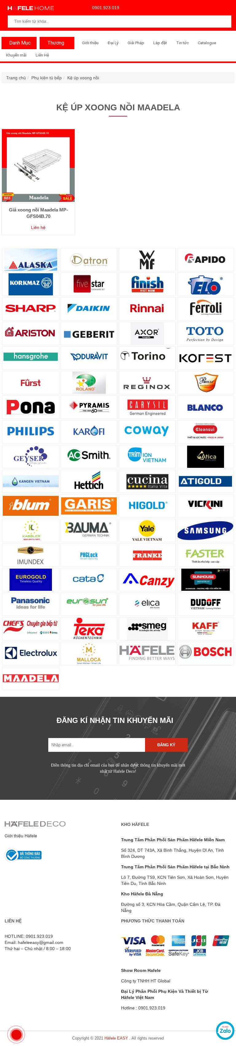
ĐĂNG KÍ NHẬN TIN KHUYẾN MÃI (115, 720)
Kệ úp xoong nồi (83, 77)
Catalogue (207, 43)
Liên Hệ (42, 55)
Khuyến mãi (16, 55)
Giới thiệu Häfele (21, 835)
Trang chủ (16, 77)
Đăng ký (166, 745)
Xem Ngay (38, 181)
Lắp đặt (160, 43)
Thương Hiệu (54, 44)
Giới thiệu (90, 43)
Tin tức (182, 43)
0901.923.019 (105, 7)
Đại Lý (113, 43)
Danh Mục (20, 43)
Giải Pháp (136, 43)
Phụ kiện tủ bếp (46, 77)
